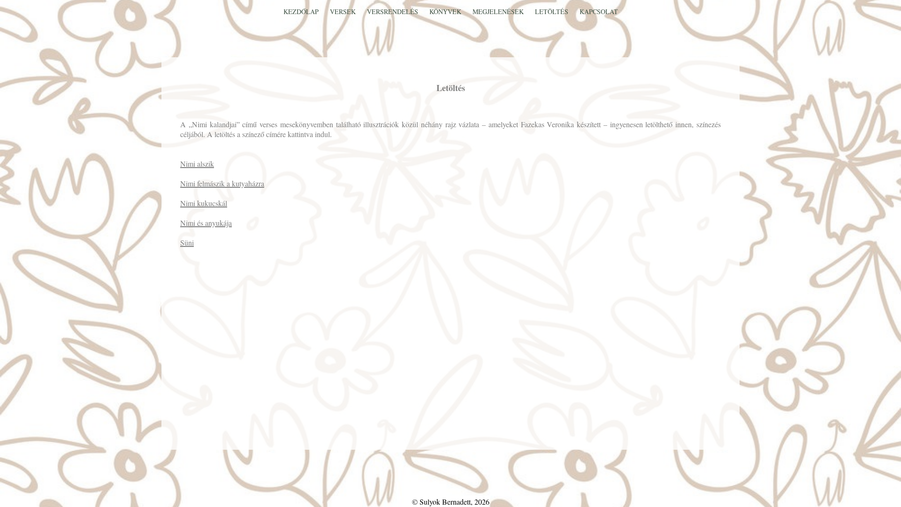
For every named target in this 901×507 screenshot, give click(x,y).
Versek (344, 11)
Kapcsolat (599, 11)
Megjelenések (499, 11)
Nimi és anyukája (206, 223)
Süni (187, 242)
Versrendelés (393, 11)
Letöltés (552, 11)
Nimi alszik (197, 164)
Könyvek (446, 11)
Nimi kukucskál (203, 203)
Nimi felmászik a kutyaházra (222, 183)
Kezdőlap (302, 11)
